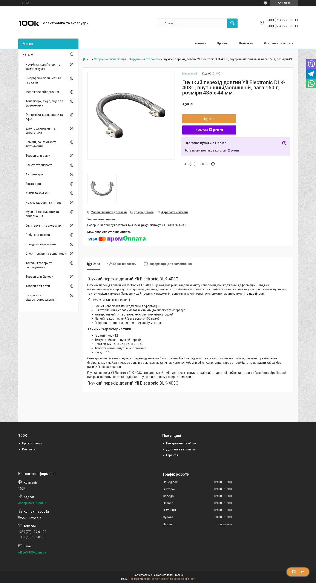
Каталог (28, 54)
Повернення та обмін (181, 443)
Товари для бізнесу (39, 276)
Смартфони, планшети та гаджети (43, 80)
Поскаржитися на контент (144, 578)
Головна (200, 43)
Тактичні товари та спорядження (39, 265)
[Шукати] (232, 23)
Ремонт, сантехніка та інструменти (41, 144)
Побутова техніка (38, 235)
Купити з (202, 130)
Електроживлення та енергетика (40, 131)
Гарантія (172, 455)
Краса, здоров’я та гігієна (43, 202)
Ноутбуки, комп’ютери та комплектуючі (43, 67)
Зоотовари (33, 184)
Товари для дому (38, 155)
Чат (301, 572)
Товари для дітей (38, 286)
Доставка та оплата (278, 43)
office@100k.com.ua (32, 552)
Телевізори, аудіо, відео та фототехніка (44, 103)
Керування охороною (144, 59)
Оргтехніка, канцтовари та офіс (44, 117)
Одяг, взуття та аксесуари (44, 225)
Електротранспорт (39, 165)
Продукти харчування (41, 244)
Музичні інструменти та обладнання (42, 214)
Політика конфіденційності (178, 578)
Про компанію (32, 443)
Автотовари (34, 174)
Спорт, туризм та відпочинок (46, 253)
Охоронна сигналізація (110, 59)
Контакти (246, 43)
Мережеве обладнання (42, 92)
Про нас (223, 43)
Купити (209, 119)
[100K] (29, 23)
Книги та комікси (37, 193)
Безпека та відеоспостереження (40, 297)
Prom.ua (179, 575)
